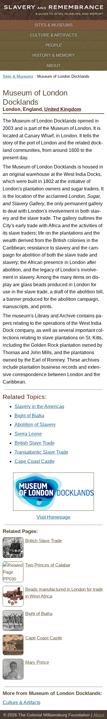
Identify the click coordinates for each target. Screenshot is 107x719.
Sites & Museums (53, 25)
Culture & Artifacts (53, 35)
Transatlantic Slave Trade (41, 452)
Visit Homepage (53, 517)
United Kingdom (62, 109)
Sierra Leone (28, 433)
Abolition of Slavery (35, 424)
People (53, 45)
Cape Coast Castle (35, 461)
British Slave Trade (35, 443)
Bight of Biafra (29, 415)
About (53, 65)
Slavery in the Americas (39, 406)
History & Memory (53, 55)
